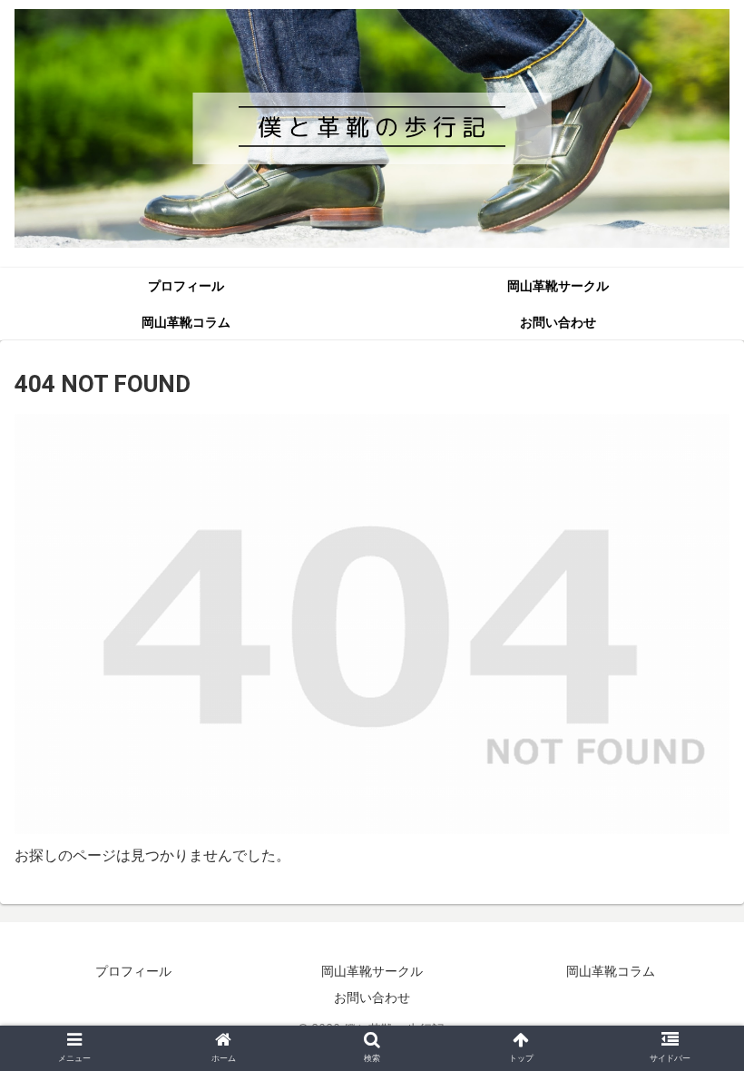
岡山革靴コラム (610, 971)
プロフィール (133, 971)
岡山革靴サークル (372, 971)
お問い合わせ (372, 997)
